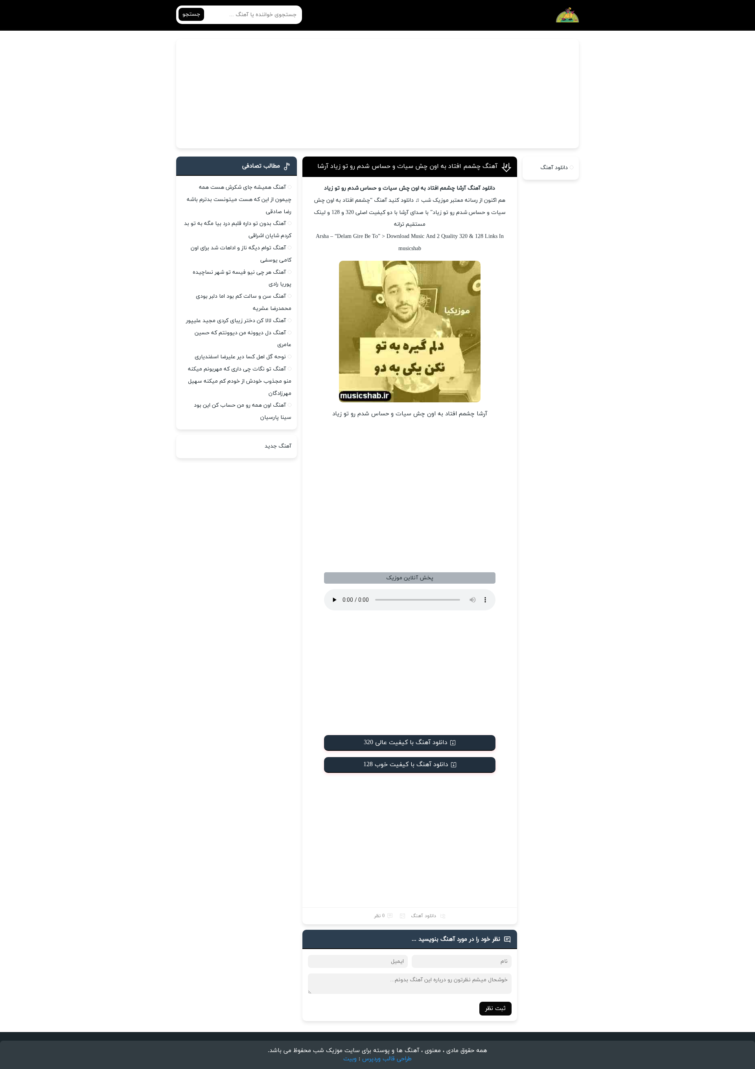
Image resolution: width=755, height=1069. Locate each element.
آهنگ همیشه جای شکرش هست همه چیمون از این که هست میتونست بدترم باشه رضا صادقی (239, 200)
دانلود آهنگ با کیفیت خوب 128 (405, 764)
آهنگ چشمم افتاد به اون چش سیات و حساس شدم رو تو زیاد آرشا (407, 166)
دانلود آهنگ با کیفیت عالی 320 (405, 742)
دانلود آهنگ (423, 916)
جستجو (191, 14)
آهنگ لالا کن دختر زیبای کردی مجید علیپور (236, 320)
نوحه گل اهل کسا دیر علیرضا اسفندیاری (240, 357)
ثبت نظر (495, 1008)
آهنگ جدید (278, 446)
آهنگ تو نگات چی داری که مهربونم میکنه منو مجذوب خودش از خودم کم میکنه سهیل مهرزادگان (239, 381)
